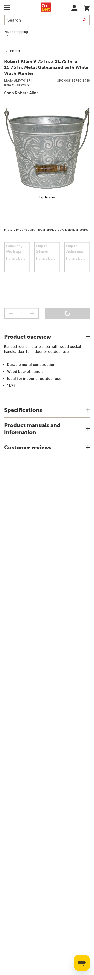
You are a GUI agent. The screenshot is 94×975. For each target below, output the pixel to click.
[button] (74, 8)
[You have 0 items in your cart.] (87, 8)
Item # (15, 85)
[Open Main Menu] (7, 7)
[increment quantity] (32, 313)
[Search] (84, 20)
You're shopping (16, 32)
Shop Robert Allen (21, 93)
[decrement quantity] (11, 313)
